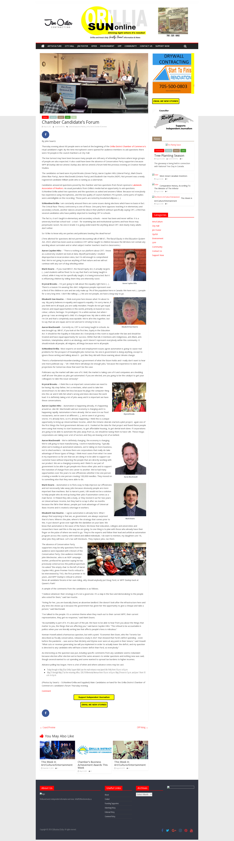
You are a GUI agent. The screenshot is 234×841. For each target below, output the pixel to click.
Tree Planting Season (169, 155)
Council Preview (47, 727)
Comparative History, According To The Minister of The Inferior (172, 187)
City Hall (69, 46)
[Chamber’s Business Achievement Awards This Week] (94, 742)
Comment (46, 691)
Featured (53, 117)
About (107, 794)
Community (131, 46)
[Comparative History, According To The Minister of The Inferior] (155, 184)
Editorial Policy (109, 812)
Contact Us (146, 46)
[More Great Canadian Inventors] (155, 174)
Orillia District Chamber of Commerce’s (128, 146)
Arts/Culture (55, 46)
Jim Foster (82, 46)
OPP (119, 46)
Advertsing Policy (110, 807)
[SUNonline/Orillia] (43, 46)
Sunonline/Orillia (60, 126)
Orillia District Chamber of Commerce (97, 126)
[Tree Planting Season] (173, 144)
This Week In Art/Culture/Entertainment (57, 763)
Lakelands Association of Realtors (77, 126)
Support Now (162, 46)
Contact (107, 799)
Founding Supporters (112, 803)
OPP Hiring (142, 727)
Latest (67, 117)
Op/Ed (94, 46)
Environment (107, 46)
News (73, 117)
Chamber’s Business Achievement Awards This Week (93, 764)
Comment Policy (110, 816)
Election (45, 117)
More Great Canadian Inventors (173, 176)
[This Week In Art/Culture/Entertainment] (57, 742)
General (61, 117)
